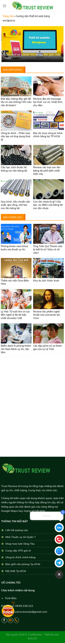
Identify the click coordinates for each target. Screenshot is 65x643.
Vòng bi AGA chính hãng (20, 557)
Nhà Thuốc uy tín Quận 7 (20, 537)
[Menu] (4, 6)
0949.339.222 (24, 605)
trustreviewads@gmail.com (30, 611)
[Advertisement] (32, 369)
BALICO (32, 638)
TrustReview (35, 634)
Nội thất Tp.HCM (15, 571)
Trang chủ (8, 16)
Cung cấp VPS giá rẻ (18, 550)
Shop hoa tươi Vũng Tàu (20, 543)
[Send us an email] (10, 620)
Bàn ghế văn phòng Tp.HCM (22, 564)
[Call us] (16, 620)
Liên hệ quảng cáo (16, 530)
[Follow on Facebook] (4, 620)
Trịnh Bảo (10, 598)
